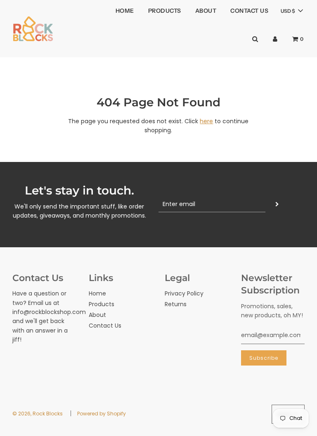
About (206, 10)
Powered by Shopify (101, 413)
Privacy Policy (184, 293)
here (206, 121)
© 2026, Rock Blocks (37, 413)
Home (125, 10)
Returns (176, 304)
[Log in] (275, 39)
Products (164, 10)
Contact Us (249, 10)
